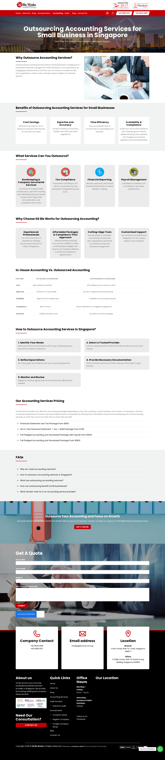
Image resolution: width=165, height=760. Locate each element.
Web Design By (73, 746)
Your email (20, 568)
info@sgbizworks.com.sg (82, 646)
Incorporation (44, 13)
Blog (74, 13)
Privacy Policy (102, 746)
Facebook (81, 719)
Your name (20, 559)
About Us (26, 13)
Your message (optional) (26, 586)
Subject (19, 577)
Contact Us (82, 13)
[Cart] (107, 13)
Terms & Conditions (91, 746)
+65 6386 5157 (37, 648)
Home (18, 13)
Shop (34, 13)
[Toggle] (18, 423)
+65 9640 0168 (37, 646)
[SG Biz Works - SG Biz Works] (27, 5)
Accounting (58, 13)
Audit (67, 13)
